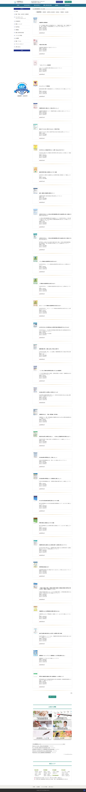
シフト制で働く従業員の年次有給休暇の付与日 (41, 747)
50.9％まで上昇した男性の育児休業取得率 (40, 746)
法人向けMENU (27, 5)
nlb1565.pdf (42, 359)
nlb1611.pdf (42, 138)
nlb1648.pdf (42, 74)
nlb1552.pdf (42, 315)
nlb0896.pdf (42, 424)
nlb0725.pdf (42, 445)
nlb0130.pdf (42, 576)
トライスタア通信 (18, 35)
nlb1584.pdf (42, 53)
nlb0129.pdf (42, 643)
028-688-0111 (59, 1)
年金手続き (17, 26)
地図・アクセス (18, 41)
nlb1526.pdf (42, 337)
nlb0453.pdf (42, 555)
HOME (18, 5)
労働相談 (17, 29)
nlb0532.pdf (42, 510)
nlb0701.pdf (42, 466)
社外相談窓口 (17, 21)
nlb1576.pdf (42, 160)
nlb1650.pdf (42, 96)
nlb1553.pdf (42, 271)
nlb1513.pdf (42, 380)
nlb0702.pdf (42, 488)
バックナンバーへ (68, 754)
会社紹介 (56, 5)
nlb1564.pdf (42, 202)
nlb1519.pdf (42, 686)
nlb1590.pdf (42, 226)
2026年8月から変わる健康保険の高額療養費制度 (42, 752)
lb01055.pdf (42, 621)
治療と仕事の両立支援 (47, 5)
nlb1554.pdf (42, 293)
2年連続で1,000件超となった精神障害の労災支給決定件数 (43, 749)
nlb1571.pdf (42, 181)
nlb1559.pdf (42, 249)
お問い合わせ (68, 1)
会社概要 (17, 38)
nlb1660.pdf (42, 664)
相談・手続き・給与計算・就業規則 (22, 14)
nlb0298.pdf (42, 599)
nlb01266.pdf (42, 402)
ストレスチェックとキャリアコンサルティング (20, 18)
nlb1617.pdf (42, 117)
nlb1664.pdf (42, 32)
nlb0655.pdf (42, 533)
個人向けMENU (37, 5)
